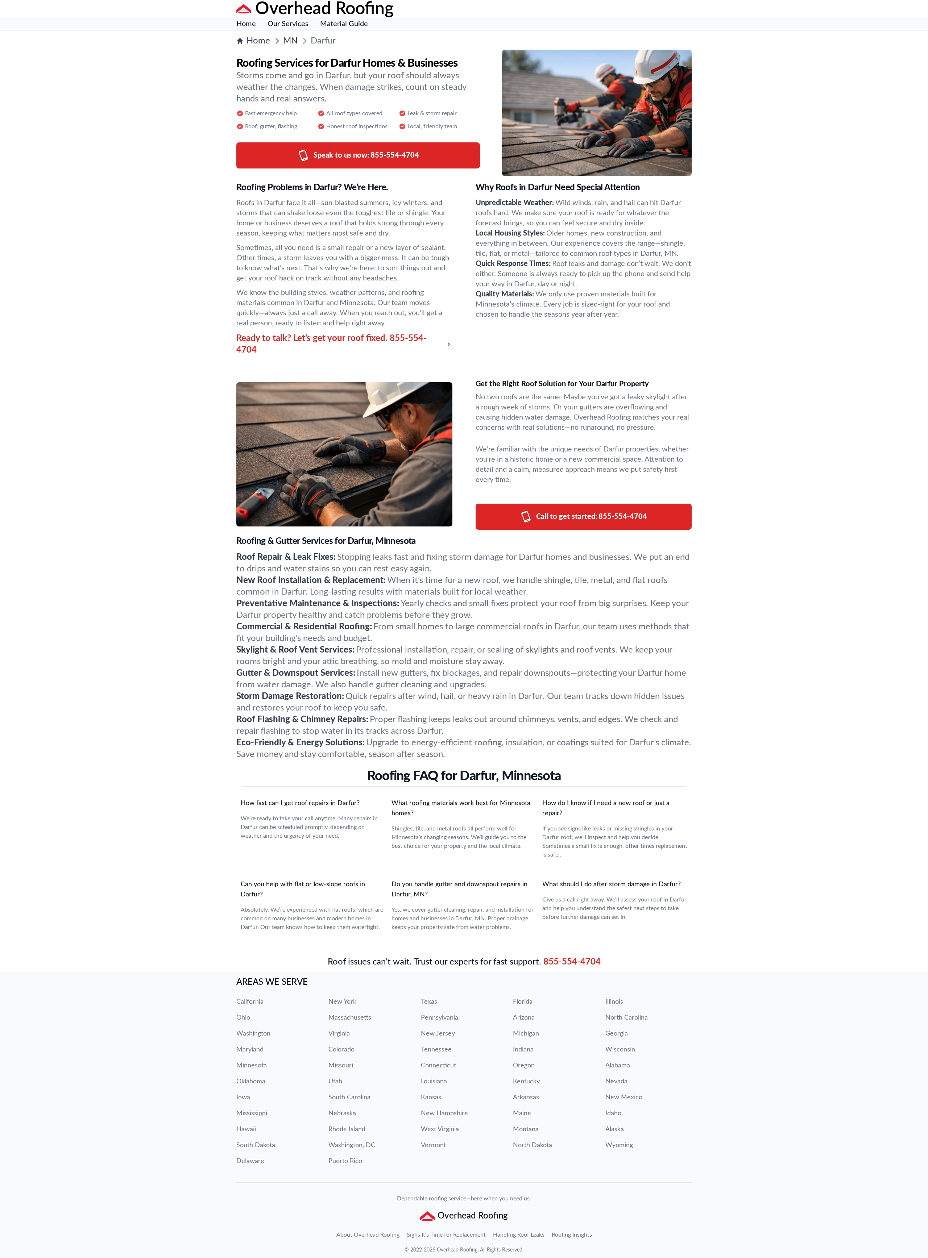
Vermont (433, 1145)
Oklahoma (250, 1081)
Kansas (431, 1097)
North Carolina (626, 1018)
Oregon (524, 1065)
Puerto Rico (345, 1161)
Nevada (616, 1081)
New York (342, 1002)
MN (290, 41)
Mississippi (251, 1113)
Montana (526, 1129)
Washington (253, 1033)
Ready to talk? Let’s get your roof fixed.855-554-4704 (331, 344)
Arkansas (526, 1097)
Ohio (243, 1018)
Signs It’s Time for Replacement (446, 1235)
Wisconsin (620, 1049)
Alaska (614, 1129)
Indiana (523, 1049)
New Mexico (623, 1097)
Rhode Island (346, 1129)
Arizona (524, 1018)
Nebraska (342, 1113)
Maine (522, 1113)
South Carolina (349, 1097)
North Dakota (532, 1145)
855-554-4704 (572, 962)
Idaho (613, 1113)
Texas (429, 1002)
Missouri (340, 1065)
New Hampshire (444, 1113)
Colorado (341, 1049)
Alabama (617, 1065)
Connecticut (438, 1065)
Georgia (616, 1033)
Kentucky (526, 1081)
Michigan (526, 1033)
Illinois (614, 1002)
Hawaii (246, 1129)
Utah (335, 1081)
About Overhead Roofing (367, 1235)
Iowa (243, 1097)
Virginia (339, 1033)
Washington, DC (351, 1145)
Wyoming (619, 1145)
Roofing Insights (572, 1235)
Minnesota (251, 1065)
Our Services (288, 24)
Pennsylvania (439, 1018)
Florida (523, 1002)
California (250, 1002)
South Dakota (255, 1145)
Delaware (250, 1161)
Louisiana (434, 1081)
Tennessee (436, 1049)
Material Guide (344, 24)
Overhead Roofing (457, 1250)
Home (246, 24)
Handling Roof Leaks (518, 1235)
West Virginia (440, 1129)
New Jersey (438, 1033)
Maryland (250, 1049)
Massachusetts (349, 1018)
